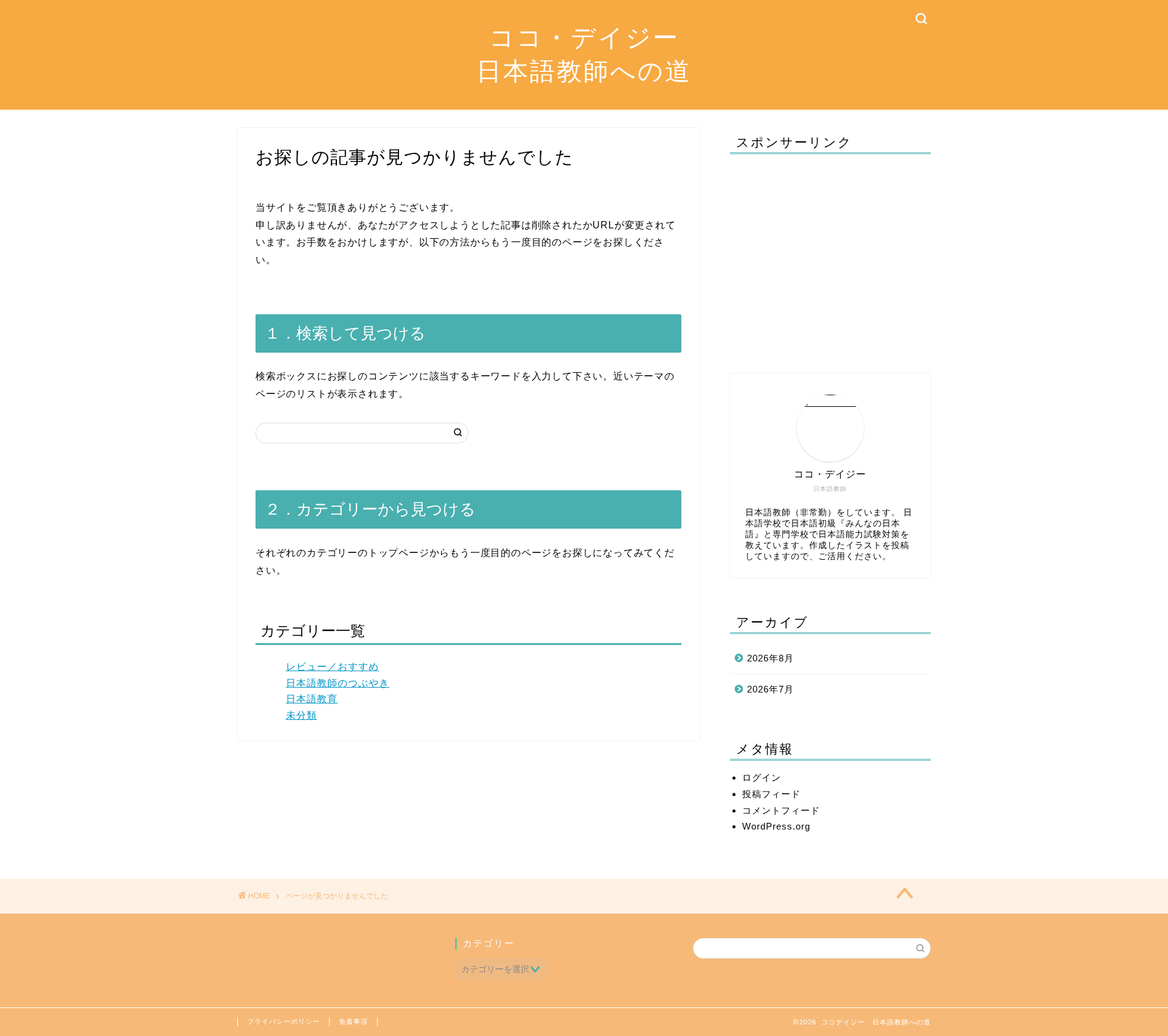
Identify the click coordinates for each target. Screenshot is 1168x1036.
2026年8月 (770, 658)
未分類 (301, 715)
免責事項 (353, 1021)
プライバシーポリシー (283, 1021)
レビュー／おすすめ (332, 666)
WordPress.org (776, 826)
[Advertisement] (830, 257)
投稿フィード (771, 794)
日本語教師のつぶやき (337, 683)
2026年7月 (770, 689)
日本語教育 (312, 699)
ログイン (761, 777)
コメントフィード (781, 810)
